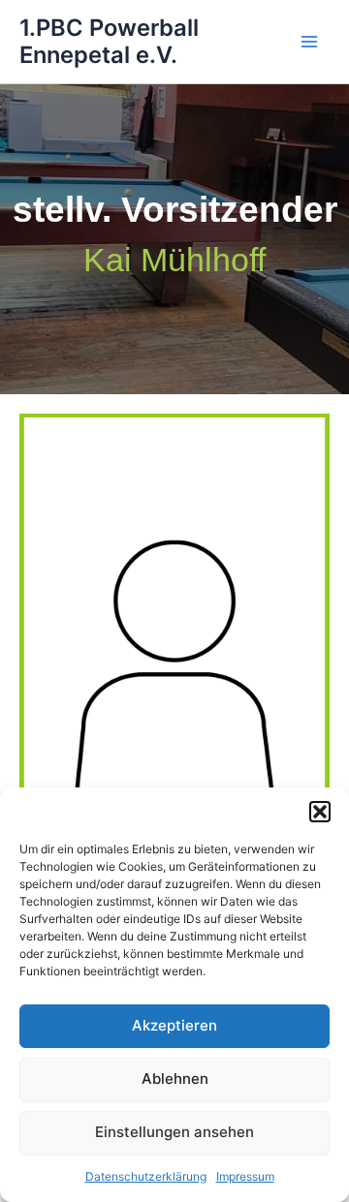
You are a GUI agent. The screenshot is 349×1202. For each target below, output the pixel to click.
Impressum (245, 1176)
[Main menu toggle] (309, 41)
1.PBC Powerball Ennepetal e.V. (109, 41)
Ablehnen (175, 1078)
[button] (320, 811)
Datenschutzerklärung (145, 1176)
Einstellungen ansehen (174, 1132)
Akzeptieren (174, 1025)
